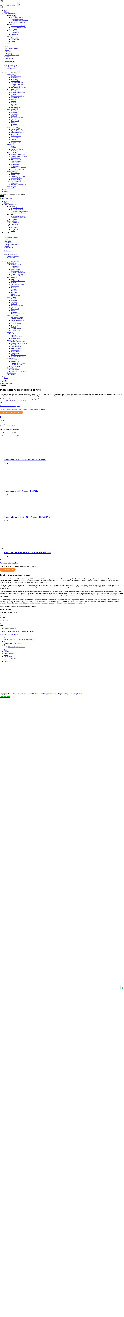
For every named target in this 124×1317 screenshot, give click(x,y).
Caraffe (13, 333)
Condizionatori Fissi (11, 254)
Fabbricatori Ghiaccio (17, 337)
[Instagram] (3, 196)
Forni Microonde (16, 264)
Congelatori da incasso (11, 237)
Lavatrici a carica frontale (18, 216)
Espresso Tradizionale (17, 318)
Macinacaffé (14, 322)
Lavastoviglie (15, 229)
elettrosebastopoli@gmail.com (16, 760)
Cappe (7, 236)
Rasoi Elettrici (15, 299)
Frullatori (13, 282)
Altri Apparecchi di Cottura (19, 276)
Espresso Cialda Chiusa (17, 320)
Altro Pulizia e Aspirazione (18, 355)
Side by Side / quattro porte (19, 213)
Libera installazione (9, 204)
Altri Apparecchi (15, 295)
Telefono (2, 730)
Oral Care (14, 307)
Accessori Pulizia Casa (17, 356)
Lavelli (7, 246)
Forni (7, 239)
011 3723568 (17, 756)
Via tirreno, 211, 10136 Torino (25, 753)
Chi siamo (6, 203)
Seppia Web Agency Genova (73, 807)
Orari (2, 421)
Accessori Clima (10, 257)
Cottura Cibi (10, 263)
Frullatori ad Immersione (18, 281)
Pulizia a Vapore (15, 351)
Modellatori (14, 312)
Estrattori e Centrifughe (17, 284)
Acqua (9, 332)
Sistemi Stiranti (15, 360)
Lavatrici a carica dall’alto (18, 217)
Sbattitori (13, 287)
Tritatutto (13, 289)
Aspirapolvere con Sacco (18, 341)
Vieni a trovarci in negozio (10, 406)
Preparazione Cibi (12, 277)
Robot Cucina (15, 279)
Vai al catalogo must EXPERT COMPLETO (13, 400)
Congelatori (14, 224)
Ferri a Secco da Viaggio (18, 363)
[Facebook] (1, 196)
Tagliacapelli (14, 302)
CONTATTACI (8, 683)
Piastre (13, 310)
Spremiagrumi (15, 286)
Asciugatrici (14, 227)
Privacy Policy (52, 807)
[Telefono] (0, 729)
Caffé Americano (16, 323)
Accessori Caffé (15, 330)
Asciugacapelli (15, 309)
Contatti (6, 378)
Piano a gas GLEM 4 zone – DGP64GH (22, 604)
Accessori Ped (11, 374)
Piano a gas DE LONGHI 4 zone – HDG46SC (25, 459)
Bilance (13, 294)
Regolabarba (14, 300)
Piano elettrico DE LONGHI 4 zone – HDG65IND (27, 630)
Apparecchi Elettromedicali (19, 371)
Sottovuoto (14, 292)
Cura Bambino (11, 373)
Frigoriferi (8, 241)
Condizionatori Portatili (12, 256)
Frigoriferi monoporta (17, 208)
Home (5, 201)
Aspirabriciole (15, 353)
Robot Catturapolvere (17, 348)
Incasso (6, 232)
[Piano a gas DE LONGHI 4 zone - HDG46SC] (17, 455)
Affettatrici (14, 291)
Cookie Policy (43, 807)
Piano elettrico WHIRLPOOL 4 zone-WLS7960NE (27, 666)
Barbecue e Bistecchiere (18, 272)
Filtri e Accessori (16, 338)
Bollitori (13, 327)
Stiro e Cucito (11, 358)
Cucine (13, 231)
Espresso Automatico (17, 317)
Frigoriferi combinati (17, 209)
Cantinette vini (15, 222)
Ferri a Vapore (15, 361)
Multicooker (14, 268)
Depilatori (14, 304)
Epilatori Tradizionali (17, 305)
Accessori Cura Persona (18, 314)
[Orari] (0, 417)
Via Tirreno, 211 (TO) (11, 412)
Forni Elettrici (15, 266)
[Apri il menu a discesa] (14, 206)
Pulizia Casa (10, 340)
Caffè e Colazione (12, 315)
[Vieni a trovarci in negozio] (1, 402)
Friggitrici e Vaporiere (17, 274)
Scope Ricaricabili (16, 346)
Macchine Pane (15, 269)
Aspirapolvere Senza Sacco (19, 343)
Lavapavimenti (15, 350)
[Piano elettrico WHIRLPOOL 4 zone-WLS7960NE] (17, 662)
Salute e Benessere (12, 368)
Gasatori (13, 335)
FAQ (5, 376)
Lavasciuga (14, 219)
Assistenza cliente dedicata (9, 676)
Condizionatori (8, 251)
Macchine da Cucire (16, 364)
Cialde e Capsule (16, 328)
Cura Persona (11, 297)
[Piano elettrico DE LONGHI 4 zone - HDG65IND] (17, 626)
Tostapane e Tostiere (17, 271)
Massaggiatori (15, 369)
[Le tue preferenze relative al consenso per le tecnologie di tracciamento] (122, 988)
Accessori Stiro (15, 366)
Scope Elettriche (15, 345)
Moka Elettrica (15, 325)
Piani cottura (9, 247)
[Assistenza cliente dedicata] (0, 673)
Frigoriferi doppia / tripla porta (19, 211)
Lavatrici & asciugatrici (12, 244)
